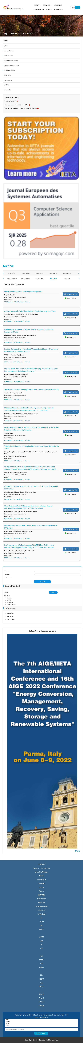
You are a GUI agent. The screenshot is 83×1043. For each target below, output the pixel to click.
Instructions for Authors (11, 60)
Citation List (7, 89)
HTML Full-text (18, 302)
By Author (10, 602)
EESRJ (41, 979)
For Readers (10, 613)
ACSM (41, 937)
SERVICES (41, 895)
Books (48, 9)
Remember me (11, 578)
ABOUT (41, 876)
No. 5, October (25, 278)
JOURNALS (41, 914)
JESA (22, 33)
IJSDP (42, 922)
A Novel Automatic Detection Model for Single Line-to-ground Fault (30, 311)
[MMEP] (41, 1022)
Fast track (41, 902)
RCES (41, 983)
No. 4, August (39, 278)
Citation (27, 302)
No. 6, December (12, 278)
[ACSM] (41, 1023)
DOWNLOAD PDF (71, 294)
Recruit (41, 887)
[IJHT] (41, 1020)
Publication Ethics (9, 70)
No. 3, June (53, 278)
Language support (41, 906)
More (77, 851)
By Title (9, 600)
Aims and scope (8, 51)
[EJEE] (41, 1025)
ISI (41, 944)
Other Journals (11, 604)
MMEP (41, 929)
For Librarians (11, 619)
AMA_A (41, 986)
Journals (58, 5)
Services (46, 5)
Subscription (41, 899)
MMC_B (41, 1006)
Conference (41, 910)
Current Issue (8, 80)
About (36, 5)
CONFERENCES (38, 9)
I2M (41, 948)
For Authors (10, 616)
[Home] (14, 7)
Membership (41, 880)
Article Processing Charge (11, 65)
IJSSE (41, 964)
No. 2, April (67, 278)
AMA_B (41, 994)
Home (6, 33)
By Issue (9, 598)
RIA (41, 975)
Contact (41, 891)
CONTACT (41, 864)
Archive (6, 85)
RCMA (41, 960)
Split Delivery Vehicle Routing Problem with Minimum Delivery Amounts (31, 389)
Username (8, 571)
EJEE (41, 941)
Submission (58, 9)
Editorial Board (8, 55)
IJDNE (41, 967)
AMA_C (41, 998)
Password (7, 574)
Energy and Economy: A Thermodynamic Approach (23, 291)
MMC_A (41, 1002)
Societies (42, 883)
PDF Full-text (8, 302)
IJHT (41, 925)
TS (41, 918)
